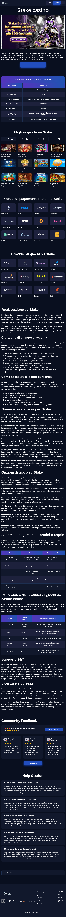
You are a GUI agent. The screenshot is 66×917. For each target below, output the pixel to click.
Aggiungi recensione (54, 729)
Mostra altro (33, 763)
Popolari (7, 139)
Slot (56, 139)
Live (23, 139)
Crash (40, 139)
